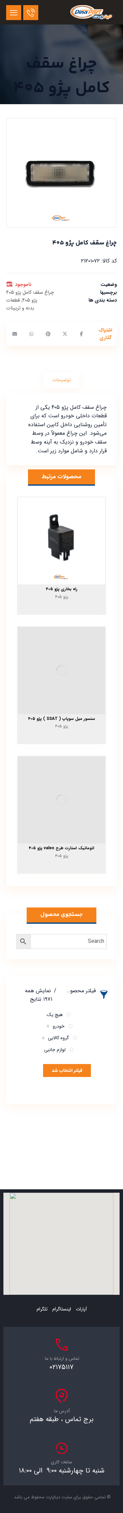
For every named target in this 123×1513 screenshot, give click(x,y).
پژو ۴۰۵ (29, 300)
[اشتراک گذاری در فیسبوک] (81, 334)
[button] (13, 12)
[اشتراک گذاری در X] (64, 334)
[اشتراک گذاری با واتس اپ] (31, 334)
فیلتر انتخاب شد (67, 1070)
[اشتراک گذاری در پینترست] (48, 334)
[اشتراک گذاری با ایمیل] (14, 334)
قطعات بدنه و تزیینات (20, 304)
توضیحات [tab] (61, 380)
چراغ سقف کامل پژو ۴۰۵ (30, 292)
